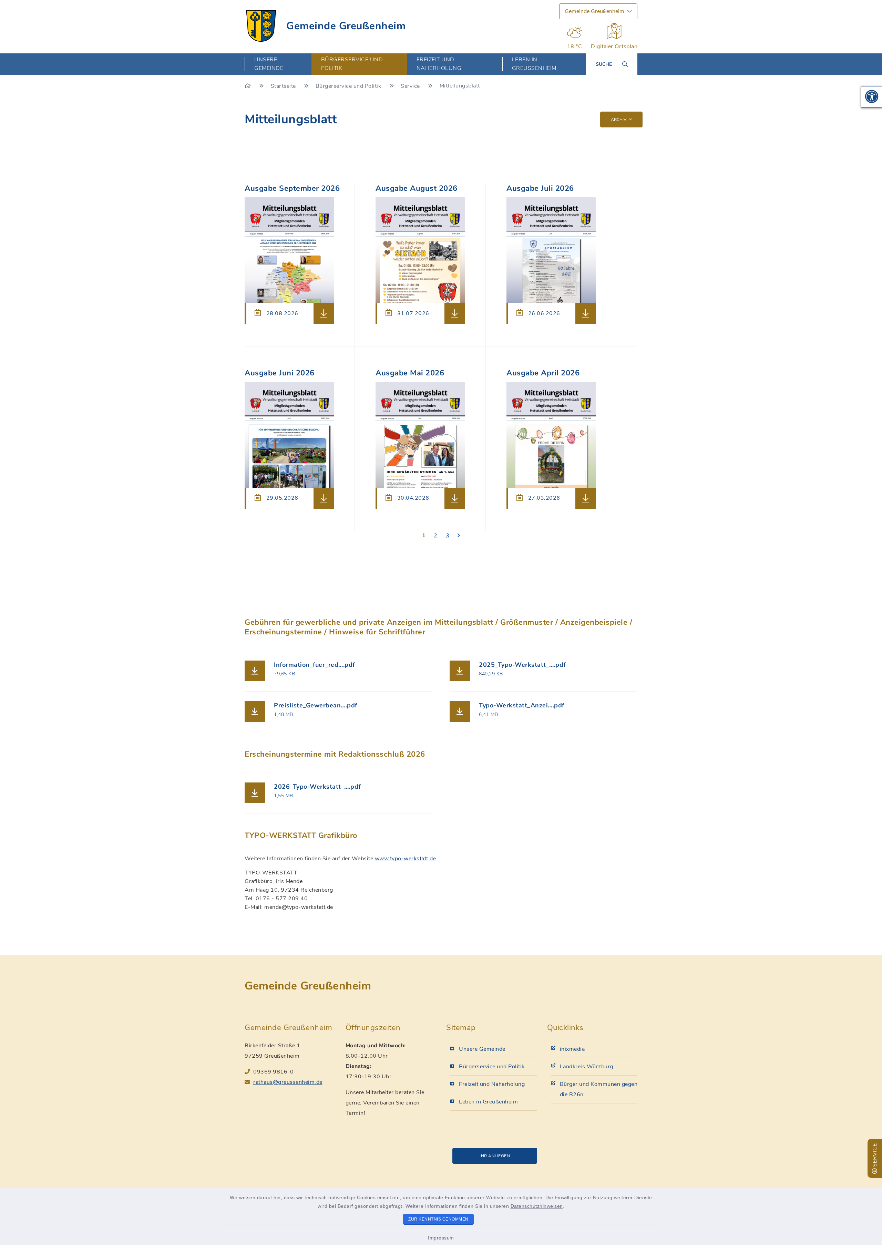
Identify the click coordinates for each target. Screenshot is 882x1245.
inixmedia (572, 1049)
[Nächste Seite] (459, 535)
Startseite (284, 86)
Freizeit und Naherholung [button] (439, 64)
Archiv (618, 119)
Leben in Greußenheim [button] (534, 64)
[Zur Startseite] (249, 86)
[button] (871, 96)
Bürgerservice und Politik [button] (352, 64)
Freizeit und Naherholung (492, 1084)
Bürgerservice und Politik (349, 86)
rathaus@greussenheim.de (287, 1082)
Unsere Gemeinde (482, 1049)
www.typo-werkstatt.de (405, 858)
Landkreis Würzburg (586, 1066)
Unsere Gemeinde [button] (268, 64)
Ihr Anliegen (495, 1156)
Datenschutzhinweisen (537, 1206)
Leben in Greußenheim (488, 1102)
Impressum (441, 1238)
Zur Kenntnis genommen (438, 1219)
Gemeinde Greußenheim (346, 26)
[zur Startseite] (261, 26)
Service (411, 86)
